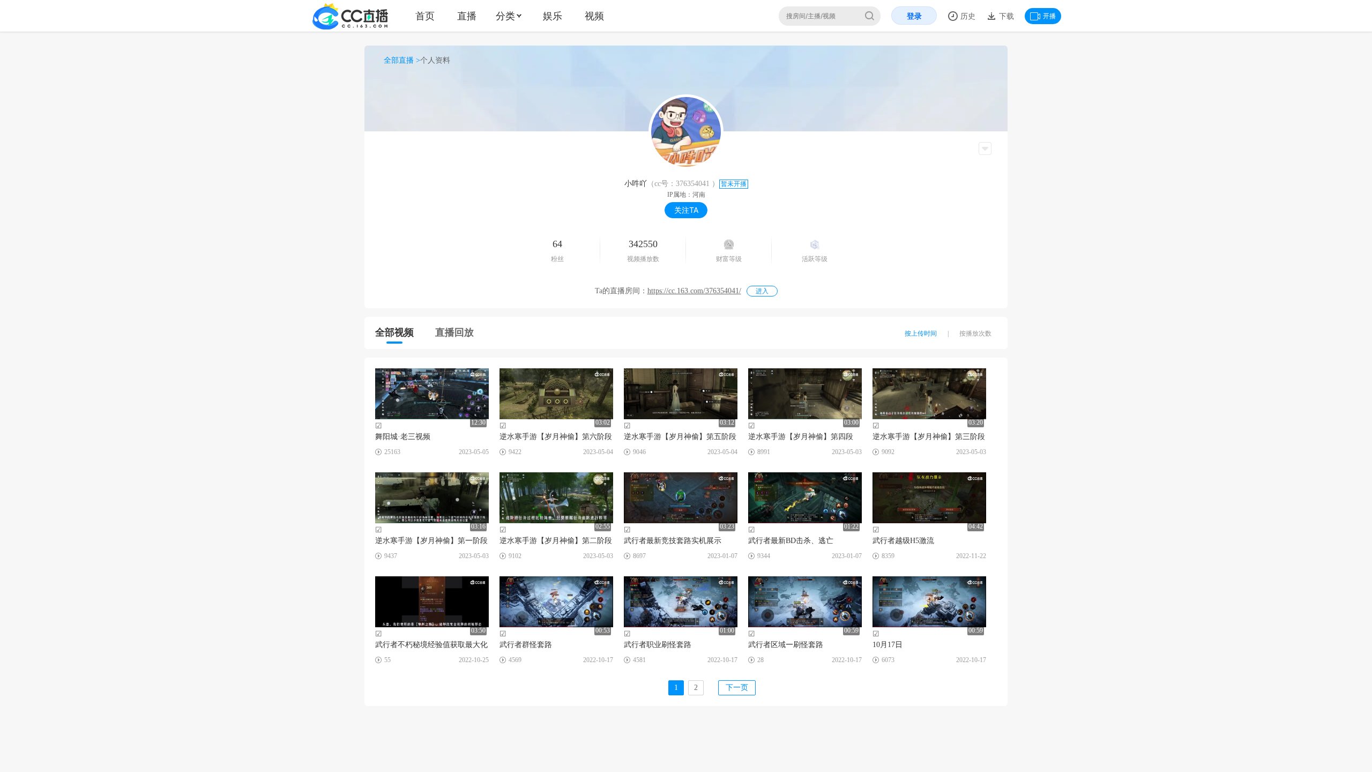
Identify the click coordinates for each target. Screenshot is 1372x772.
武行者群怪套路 (525, 645)
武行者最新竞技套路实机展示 (672, 541)
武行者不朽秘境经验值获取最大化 (431, 645)
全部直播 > (402, 60)
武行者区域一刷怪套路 (785, 645)
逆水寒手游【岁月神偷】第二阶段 (555, 541)
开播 (1049, 16)
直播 (466, 15)
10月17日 (888, 645)
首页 (425, 15)
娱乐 (552, 15)
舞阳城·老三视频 (402, 437)
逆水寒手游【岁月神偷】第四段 (800, 437)
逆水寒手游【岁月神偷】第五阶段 (680, 437)
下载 (1005, 15)
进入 (762, 291)
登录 (914, 15)
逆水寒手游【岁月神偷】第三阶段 (929, 437)
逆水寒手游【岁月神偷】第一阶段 (431, 541)
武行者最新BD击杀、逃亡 (790, 541)
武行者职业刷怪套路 (657, 645)
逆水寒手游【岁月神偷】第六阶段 (555, 437)
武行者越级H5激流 (903, 541)
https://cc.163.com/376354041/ (694, 291)
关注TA (686, 209)
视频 (594, 15)
